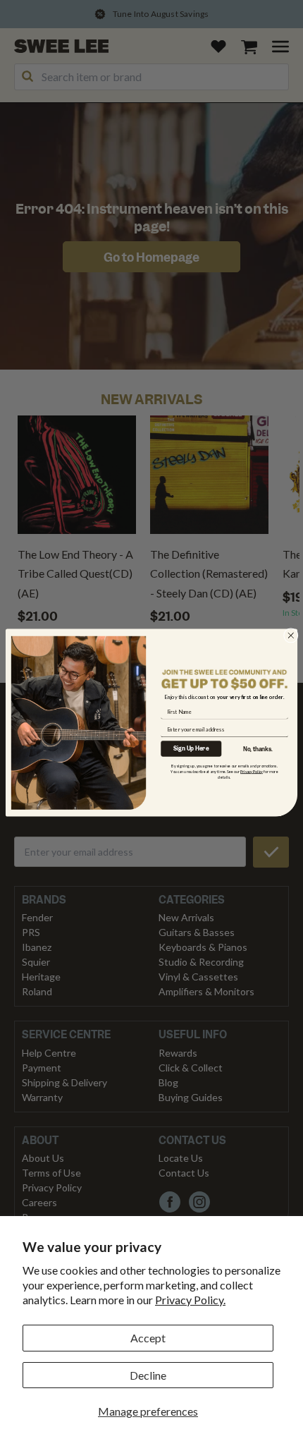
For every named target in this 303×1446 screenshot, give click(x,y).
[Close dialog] (290, 636)
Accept (148, 1337)
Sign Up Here (191, 749)
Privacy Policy (251, 772)
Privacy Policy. (190, 1299)
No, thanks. (258, 749)
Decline (148, 1375)
